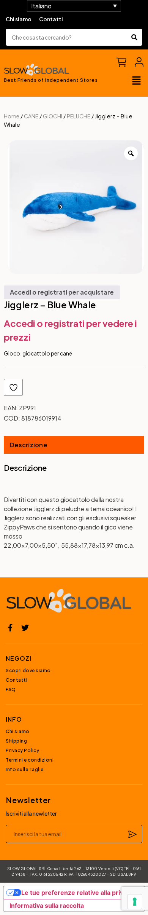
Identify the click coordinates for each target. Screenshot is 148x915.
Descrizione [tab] (28, 445)
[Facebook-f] (10, 627)
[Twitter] (25, 627)
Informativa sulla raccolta (46, 905)
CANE (31, 116)
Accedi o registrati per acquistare (62, 292)
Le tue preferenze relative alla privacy (77, 892)
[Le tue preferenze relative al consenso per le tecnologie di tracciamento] (135, 901)
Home (11, 116)
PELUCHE (78, 116)
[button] (136, 81)
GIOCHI (52, 116)
